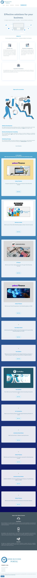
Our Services (12, 5)
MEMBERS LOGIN (23, 5)
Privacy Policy (3, 568)
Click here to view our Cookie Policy (10, 574)
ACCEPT (2, 576)
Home (4, 5)
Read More (18, 191)
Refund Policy (3, 571)
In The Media (17, 5)
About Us (7, 5)
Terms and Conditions (4, 567)
